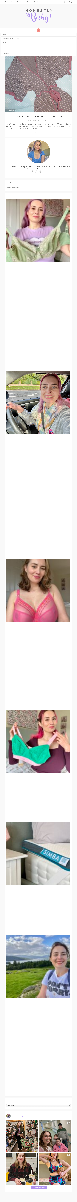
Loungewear (10, 110)
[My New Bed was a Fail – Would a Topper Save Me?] (38, 853)
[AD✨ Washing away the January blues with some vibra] (55, 1169)
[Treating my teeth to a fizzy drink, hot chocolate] (22, 1169)
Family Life (6, 53)
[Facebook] (64, 2)
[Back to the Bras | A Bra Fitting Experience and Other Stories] (38, 590)
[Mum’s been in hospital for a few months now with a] (55, 1136)
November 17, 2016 (34, 120)
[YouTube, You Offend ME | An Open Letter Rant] (38, 741)
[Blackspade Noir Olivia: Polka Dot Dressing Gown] (38, 78)
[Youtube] (40, 171)
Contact (29, 2)
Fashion (6, 46)
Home (6, 2)
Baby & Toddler (8, 50)
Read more (38, 132)
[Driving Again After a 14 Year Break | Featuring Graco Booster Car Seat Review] (38, 402)
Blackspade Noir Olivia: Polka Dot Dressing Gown (38, 116)
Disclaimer (37, 2)
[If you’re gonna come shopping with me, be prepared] (22, 1136)
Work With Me (20, 2)
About (12, 2)
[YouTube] (69, 2)
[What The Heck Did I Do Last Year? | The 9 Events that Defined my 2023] (38, 966)
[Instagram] (71, 2)
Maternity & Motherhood (11, 38)
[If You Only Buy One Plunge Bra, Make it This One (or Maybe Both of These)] (38, 230)
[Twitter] (66, 2)
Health (5, 42)
